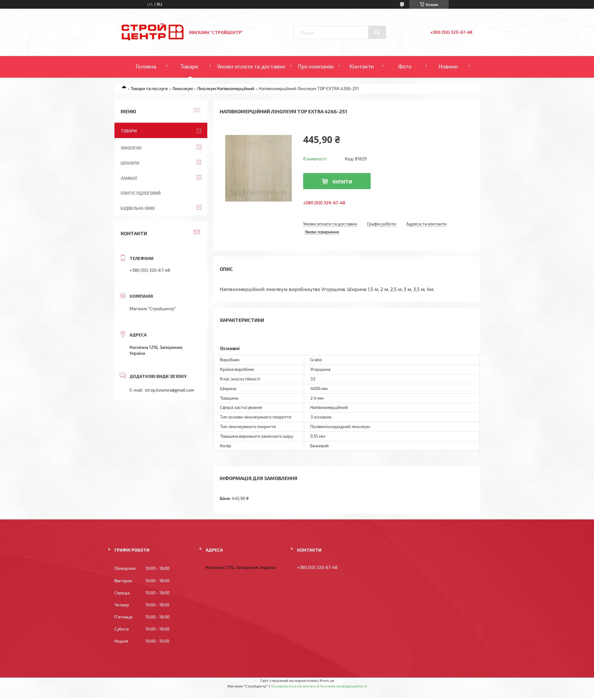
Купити (342, 181)
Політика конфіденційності (343, 686)
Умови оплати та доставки (251, 66)
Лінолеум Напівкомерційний (225, 88)
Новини (448, 66)
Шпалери (130, 163)
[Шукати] (377, 32)
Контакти (361, 66)
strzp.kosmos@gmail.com (169, 389)
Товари (189, 66)
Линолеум (182, 88)
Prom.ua (327, 680)
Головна (146, 66)
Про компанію (316, 66)
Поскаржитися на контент (294, 686)
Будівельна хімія (138, 208)
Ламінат (129, 178)
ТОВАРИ (129, 130)
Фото (404, 66)
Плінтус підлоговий (141, 193)
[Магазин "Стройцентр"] (152, 38)
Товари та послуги (149, 88)
